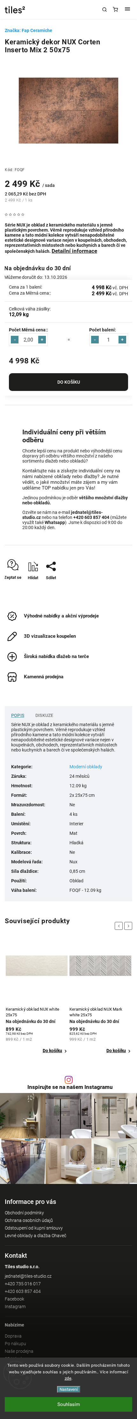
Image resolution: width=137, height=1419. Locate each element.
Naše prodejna (19, 1351)
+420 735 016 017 (23, 1283)
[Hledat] (104, 9)
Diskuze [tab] (44, 715)
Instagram (15, 1306)
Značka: (28, 30)
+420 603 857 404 (23, 1291)
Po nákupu (15, 1343)
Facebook (14, 1298)
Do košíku (68, 382)
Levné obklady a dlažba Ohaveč (35, 1235)
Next (129, 926)
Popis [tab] (17, 715)
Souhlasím (68, 1404)
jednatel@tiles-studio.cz (28, 1276)
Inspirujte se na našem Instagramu (70, 1087)
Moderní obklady (85, 766)
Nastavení (69, 1389)
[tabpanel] (36, 998)
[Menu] (127, 9)
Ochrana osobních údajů (29, 1220)
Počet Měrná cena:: (28, 329)
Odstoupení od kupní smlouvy (34, 1227)
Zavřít (117, 588)
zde (68, 1378)
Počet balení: (102, 329)
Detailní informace (74, 251)
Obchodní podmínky (24, 1212)
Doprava (13, 1336)
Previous (120, 926)
